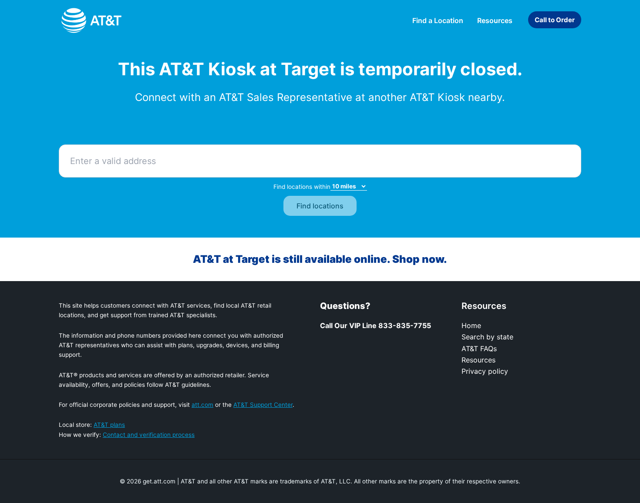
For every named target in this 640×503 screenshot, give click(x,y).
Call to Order (555, 20)
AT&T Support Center (263, 404)
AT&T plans (109, 424)
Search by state (487, 336)
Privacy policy (484, 371)
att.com (202, 404)
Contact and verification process (149, 434)
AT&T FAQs (479, 348)
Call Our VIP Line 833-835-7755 (375, 325)
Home (471, 325)
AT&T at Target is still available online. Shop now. (320, 259)
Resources (478, 359)
